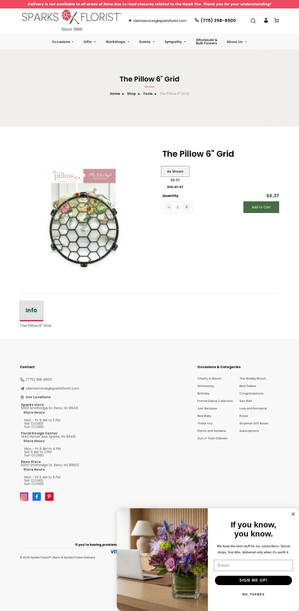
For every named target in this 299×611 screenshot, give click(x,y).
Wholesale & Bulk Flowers (206, 42)
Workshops (116, 41)
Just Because (207, 408)
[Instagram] (24, 496)
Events (145, 41)
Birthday (203, 393)
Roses (243, 416)
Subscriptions (249, 431)
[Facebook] (36, 496)
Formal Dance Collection (215, 401)
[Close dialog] (293, 514)
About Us (235, 41)
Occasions (61, 41)
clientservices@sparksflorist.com (160, 20)
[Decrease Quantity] (168, 207)
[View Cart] (276, 21)
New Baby (204, 416)
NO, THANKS (253, 594)
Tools (148, 93)
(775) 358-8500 (218, 20)
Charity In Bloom (209, 378)
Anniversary (205, 386)
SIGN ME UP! (253, 580)
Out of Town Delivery (212, 438)
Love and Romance (253, 408)
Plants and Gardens (211, 431)
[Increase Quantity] (186, 207)
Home (115, 93)
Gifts (88, 41)
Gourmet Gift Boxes (253, 423)
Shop (131, 93)
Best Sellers (247, 386)
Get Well (245, 401)
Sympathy (174, 41)
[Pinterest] (49, 496)
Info (31, 310)
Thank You (204, 423)
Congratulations (251, 393)
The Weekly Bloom (252, 378)
